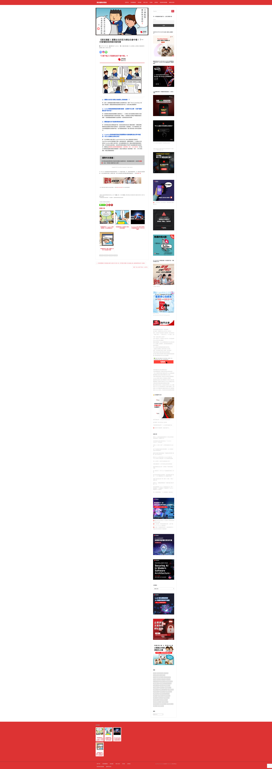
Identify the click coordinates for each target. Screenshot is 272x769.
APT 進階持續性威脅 (158, 677)
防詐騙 (151, 2)
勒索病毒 (106, 255)
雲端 (155, 706)
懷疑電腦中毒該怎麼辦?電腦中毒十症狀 (161, 374)
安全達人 (156, 685)
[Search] (172, 11)
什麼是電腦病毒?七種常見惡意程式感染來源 (162, 371)
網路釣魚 (156, 693)
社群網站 (170, 689)
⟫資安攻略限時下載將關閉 (161, 529)
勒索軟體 (156, 683)
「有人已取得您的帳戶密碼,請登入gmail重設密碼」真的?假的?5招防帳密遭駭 (170, 373)
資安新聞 (156, 699)
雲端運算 (160, 706)
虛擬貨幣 (167, 695)
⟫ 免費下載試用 (156, 286)
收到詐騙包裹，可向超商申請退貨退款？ (162, 419)
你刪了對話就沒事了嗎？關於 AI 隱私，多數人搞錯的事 (163, 479)
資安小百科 (145, 2)
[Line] (106, 52)
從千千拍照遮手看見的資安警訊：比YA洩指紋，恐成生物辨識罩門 (163, 449)
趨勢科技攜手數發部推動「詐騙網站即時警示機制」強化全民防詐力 (163, 453)
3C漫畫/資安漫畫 (124, 46)
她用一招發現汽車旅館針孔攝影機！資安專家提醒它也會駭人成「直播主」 (169, 332)
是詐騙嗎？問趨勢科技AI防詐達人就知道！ (162, 331)
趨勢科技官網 (171, 2)
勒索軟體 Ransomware (165, 683)
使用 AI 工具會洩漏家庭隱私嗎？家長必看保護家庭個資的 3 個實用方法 (163, 437)
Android (160, 673)
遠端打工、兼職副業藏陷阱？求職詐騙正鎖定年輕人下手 (163, 483)
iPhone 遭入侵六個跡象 (158, 340)
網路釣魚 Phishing (164, 693)
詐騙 (155, 697)
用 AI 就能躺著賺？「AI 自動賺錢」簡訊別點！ (163, 492)
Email (154, 19)
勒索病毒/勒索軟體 (163, 2)
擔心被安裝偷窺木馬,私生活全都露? (161, 355)
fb (155, 679)
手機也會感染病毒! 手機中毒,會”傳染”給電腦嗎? (163, 376)
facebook (167, 677)
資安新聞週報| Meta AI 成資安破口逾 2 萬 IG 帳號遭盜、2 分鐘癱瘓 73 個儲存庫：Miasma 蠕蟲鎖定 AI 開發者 (163, 488)
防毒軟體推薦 (133, 2)
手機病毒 (167, 685)
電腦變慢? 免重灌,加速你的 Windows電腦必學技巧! (164, 381)
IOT (163, 679)
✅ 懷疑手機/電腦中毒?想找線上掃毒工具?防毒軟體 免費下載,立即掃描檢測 (163, 359)
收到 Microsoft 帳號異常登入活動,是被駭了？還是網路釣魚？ (166, 386)
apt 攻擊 (156, 675)
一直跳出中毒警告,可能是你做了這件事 (161, 348)
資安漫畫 (139, 2)
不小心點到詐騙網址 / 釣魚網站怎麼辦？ (162, 143)
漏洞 (162, 687)
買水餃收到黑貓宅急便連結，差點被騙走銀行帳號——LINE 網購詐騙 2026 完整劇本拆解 (163, 475)
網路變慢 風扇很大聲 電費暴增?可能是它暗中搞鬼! (164, 379)
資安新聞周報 (163, 699)
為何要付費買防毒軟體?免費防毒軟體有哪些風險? (164, 353)
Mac (168, 679)
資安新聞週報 (157, 701)
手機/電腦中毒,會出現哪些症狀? (160, 369)
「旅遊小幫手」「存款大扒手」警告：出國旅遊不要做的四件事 (168, 334)
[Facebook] (100, 52)
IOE (158, 679)
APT (166, 673)
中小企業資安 (132, 46)
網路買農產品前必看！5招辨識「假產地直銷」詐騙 (163, 467)
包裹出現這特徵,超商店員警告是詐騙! (161, 383)
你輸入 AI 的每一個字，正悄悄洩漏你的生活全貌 (163, 445)
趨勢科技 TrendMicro (114, 46)
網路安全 (162, 691)
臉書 (155, 695)
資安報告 (166, 697)
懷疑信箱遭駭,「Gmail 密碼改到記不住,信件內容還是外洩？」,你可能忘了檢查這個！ (172, 342)
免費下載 (126, 2)
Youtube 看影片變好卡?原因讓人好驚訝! (162, 378)
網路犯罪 (168, 691)
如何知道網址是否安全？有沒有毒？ (161, 329)
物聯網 (156, 689)
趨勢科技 (163, 704)
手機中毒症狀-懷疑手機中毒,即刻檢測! (161, 352)
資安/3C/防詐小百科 (107, 47)
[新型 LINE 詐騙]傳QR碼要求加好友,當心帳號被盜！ (164, 388)
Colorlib (165, 763)
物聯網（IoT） (163, 689)
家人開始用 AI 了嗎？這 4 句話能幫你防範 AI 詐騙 (163, 471)
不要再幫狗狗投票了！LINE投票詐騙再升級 (162, 425)
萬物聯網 (160, 695)
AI (155, 673)
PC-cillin (156, 681)
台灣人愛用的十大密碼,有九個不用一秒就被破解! (163, 338)
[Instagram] (103, 52)
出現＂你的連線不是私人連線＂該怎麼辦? (162, 350)
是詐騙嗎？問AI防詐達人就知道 (160, 422)
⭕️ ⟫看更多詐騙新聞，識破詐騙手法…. (161, 428)
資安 (161, 697)
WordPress (174, 763)
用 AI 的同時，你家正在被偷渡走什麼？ (161, 461)
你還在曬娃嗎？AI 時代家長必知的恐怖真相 (162, 464)
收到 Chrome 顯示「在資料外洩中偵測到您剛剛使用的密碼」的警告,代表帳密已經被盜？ (172, 390)
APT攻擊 (162, 675)
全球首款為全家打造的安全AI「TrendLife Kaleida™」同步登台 (162, 441)
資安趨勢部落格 (102, 2)
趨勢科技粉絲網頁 (120, 187)
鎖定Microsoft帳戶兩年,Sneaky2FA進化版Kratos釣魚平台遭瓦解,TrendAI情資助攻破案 (163, 457)
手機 (161, 685)
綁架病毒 (110, 255)
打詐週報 (156, 687)
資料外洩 (156, 704)
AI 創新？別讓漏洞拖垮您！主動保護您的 (163, 527)
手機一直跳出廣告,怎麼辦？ (159, 337)
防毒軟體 (170, 704)
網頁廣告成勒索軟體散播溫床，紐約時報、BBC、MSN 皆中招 (123, 147)
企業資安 (156, 2)
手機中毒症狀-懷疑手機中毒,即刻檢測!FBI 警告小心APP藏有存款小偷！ (163, 149)
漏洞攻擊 (168, 687)
